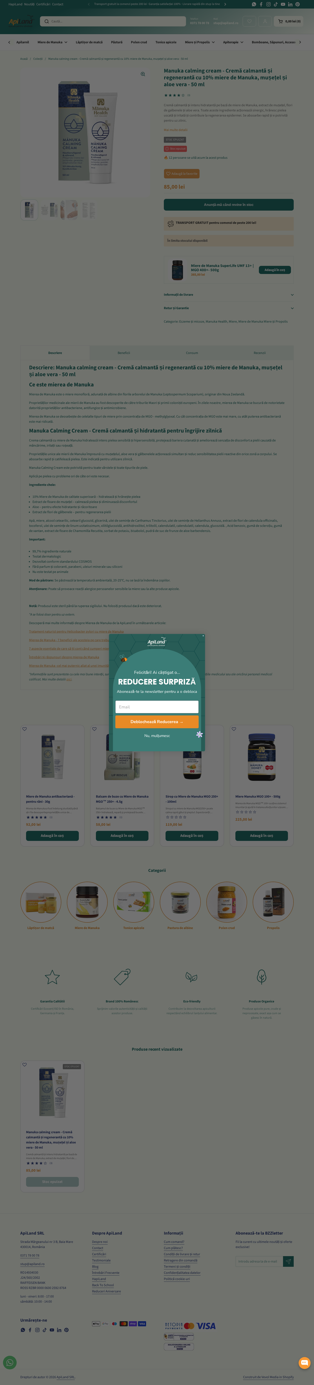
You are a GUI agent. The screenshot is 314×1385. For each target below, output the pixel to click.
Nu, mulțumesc (157, 735)
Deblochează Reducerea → (157, 722)
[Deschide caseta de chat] (305, 1363)
